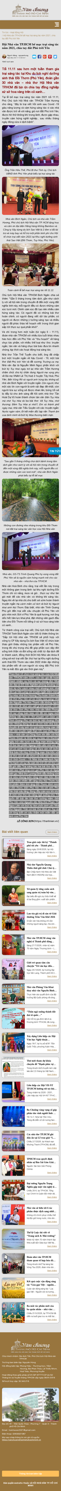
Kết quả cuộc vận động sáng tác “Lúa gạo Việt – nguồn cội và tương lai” (41, 1283)
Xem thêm (52, 832)
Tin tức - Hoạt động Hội (12, 32)
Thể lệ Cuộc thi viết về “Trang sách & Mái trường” (41, 1234)
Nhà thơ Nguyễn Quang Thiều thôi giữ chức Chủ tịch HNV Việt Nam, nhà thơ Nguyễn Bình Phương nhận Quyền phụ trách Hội (41, 866)
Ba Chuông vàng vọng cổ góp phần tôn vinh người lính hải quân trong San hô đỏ (42, 1112)
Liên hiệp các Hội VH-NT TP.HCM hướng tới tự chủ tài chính (40, 1087)
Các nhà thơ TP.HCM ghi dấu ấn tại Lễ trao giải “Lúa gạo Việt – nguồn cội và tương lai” (41, 1136)
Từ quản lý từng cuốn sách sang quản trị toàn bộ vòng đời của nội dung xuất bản (41, 891)
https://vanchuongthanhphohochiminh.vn (21, 1440)
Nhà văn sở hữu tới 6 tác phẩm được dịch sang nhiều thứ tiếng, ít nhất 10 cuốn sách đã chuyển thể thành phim (41, 1210)
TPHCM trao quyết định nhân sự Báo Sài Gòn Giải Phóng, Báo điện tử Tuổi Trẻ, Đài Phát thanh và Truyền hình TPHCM (42, 1161)
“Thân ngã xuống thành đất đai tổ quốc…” (41, 1013)
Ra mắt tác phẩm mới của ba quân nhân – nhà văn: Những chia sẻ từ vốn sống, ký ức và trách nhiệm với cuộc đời (40, 1308)
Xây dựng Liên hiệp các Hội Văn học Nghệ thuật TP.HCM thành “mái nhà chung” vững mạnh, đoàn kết (41, 1038)
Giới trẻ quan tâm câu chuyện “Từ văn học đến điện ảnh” (39, 964)
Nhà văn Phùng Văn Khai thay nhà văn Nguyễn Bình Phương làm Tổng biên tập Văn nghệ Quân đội (41, 989)
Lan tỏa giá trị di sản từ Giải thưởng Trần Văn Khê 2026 (41, 915)
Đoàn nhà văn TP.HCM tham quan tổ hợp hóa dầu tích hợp (41, 1259)
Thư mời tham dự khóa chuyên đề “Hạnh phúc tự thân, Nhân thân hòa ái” (40, 1063)
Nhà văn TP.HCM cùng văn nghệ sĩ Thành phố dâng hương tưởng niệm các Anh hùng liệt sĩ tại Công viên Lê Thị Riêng (41, 940)
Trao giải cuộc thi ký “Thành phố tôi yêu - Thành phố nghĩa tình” (42, 844)
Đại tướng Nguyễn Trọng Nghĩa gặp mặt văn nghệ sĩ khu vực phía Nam (40, 1185)
